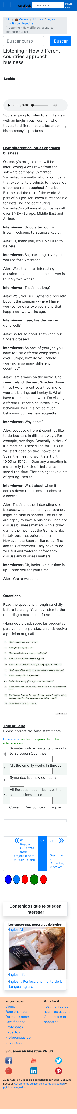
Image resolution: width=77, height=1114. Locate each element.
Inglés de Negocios (20, 23)
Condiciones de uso (26, 1083)
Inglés (51, 19)
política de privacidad (52, 1083)
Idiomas (38, 19)
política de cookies (14, 1087)
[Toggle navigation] (7, 5)
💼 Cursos (21, 19)
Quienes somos (17, 1017)
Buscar (61, 41)
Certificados (15, 1022)
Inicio (7, 19)
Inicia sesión (11, 739)
